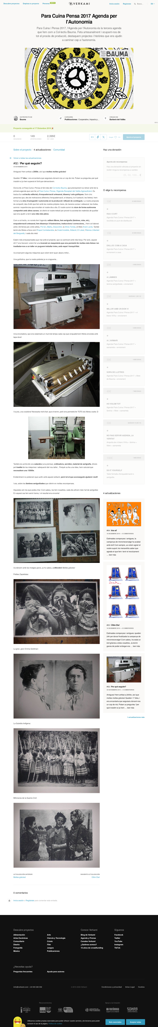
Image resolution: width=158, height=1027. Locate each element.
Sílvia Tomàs (70, 226)
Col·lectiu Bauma (60, 187)
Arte (49, 934)
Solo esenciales (115, 1022)
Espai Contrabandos (45, 230)
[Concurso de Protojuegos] (92, 1010)
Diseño (16, 944)
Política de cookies (55, 1023)
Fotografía (17, 947)
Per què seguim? (116, 686)
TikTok (117, 947)
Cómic (50, 941)
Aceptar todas (135, 1022)
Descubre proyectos (11, 3)
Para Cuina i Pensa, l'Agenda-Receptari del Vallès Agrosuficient (65, 191)
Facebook (118, 934)
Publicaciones (71, 119)
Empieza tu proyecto (31, 3)
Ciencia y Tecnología (56, 938)
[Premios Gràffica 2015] (25, 1010)
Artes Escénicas (20, 938)
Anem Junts (88, 226)
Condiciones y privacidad (112, 987)
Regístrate (127, 4)
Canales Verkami (88, 941)
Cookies (141, 987)
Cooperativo (84, 119)
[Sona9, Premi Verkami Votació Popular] (132, 1010)
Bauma (23, 119)
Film (49, 944)
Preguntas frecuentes (22, 971)
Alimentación (19, 934)
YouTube (118, 941)
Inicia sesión (114, 4)
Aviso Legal (130, 987)
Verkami (79, 3)
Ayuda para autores (55, 971)
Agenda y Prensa (88, 938)
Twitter (117, 938)
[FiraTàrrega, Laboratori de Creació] (112, 1010)
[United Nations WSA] (65, 1010)
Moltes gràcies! (19, 877)
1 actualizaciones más (136, 717)
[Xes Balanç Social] (45, 1010)
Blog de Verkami (88, 934)
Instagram (118, 944)
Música (16, 951)
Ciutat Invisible (63, 230)
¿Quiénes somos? (89, 944)
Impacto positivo (96, 119)
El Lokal (80, 230)
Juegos (50, 947)
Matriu (49, 226)
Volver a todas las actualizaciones (27, 158)
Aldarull (73, 230)
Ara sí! (112, 530)
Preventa (46, 3)
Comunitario (18, 941)
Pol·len (43, 226)
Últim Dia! (96, 877)
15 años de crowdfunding (92, 947)
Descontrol (57, 226)
